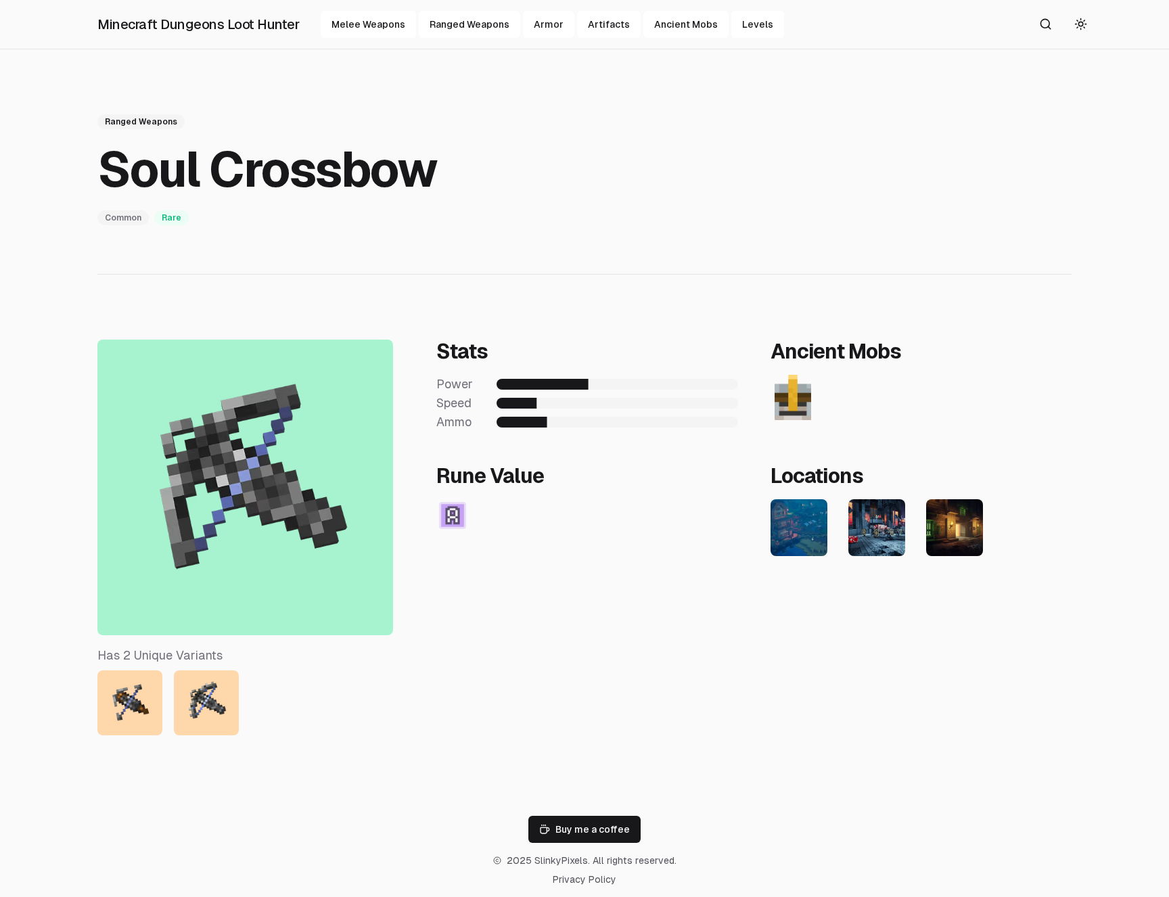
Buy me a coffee (592, 829)
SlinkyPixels (561, 860)
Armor (549, 24)
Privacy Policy (584, 879)
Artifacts (609, 24)
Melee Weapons (368, 24)
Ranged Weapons (469, 24)
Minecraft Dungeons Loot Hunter (198, 24)
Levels (757, 24)
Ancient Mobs (686, 24)
